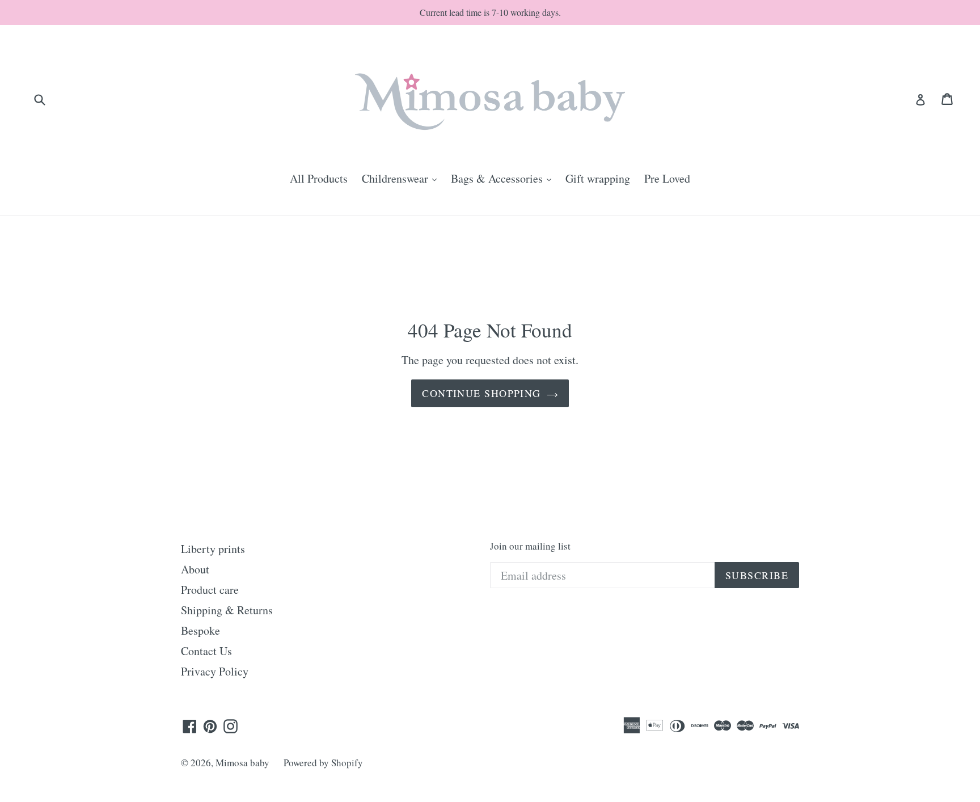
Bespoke (200, 630)
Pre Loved (667, 178)
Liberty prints (213, 548)
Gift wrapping (597, 178)
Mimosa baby (242, 762)
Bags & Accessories (504, 178)
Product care (210, 589)
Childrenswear (402, 178)
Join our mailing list (530, 546)
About (195, 569)
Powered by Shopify (323, 762)
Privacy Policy (214, 671)
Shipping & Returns (227, 610)
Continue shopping (481, 393)
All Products (319, 178)
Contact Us (206, 651)
